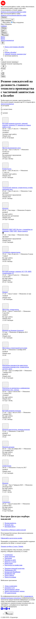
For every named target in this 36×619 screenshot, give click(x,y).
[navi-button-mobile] (3, 42)
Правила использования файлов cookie (13, 15)
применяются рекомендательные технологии (17, 597)
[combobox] (10, 62)
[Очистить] (3, 66)
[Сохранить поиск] (3, 74)
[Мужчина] (5, 120)
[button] (3, 37)
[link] (4, 32)
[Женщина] (5, 268)
